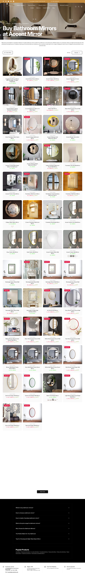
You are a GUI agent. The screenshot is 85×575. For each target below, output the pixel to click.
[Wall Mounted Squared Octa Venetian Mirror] (12, 469)
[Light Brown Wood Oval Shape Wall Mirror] (72, 383)
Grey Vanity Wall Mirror (12, 252)
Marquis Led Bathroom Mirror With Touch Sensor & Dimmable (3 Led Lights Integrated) (32, 541)
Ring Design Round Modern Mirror (32, 571)
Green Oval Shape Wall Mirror (32, 395)
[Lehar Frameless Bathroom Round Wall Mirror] (52, 152)
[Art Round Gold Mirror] (52, 297)
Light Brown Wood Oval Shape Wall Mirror (72, 396)
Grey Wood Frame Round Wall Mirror (72, 311)
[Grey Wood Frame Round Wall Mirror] (72, 297)
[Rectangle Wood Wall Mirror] (52, 269)
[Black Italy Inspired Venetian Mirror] (72, 412)
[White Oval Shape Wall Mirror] (52, 412)
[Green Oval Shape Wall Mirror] (32, 383)
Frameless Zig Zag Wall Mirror (72, 165)
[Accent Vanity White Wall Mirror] (52, 239)
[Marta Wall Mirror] (52, 96)
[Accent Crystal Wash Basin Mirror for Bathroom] (12, 152)
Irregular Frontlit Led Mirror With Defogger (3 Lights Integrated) (12, 80)
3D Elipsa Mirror (73, 510)
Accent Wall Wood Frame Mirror (72, 79)
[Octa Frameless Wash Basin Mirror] (12, 124)
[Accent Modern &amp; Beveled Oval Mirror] (12, 96)
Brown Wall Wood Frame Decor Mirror (12, 368)
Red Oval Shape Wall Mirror (32, 425)
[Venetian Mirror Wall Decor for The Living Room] (32, 498)
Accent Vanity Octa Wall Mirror (72, 222)
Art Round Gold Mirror (52, 310)
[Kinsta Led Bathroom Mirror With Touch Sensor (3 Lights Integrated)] (12, 557)
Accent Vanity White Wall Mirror (52, 252)
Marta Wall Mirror (52, 108)
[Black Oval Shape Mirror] (52, 383)
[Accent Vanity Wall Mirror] (72, 239)
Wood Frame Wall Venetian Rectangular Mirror (72, 483)
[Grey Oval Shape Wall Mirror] (12, 412)
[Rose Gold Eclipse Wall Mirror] (52, 557)
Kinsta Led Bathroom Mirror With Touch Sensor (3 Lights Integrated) (12, 572)
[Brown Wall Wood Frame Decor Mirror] (12, 354)
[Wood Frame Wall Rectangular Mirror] (32, 469)
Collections (8, 23)
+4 (57, 399)
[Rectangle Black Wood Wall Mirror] (12, 297)
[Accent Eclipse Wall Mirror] (52, 66)
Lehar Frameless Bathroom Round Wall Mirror (52, 166)
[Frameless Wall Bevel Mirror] (72, 181)
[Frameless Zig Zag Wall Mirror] (72, 152)
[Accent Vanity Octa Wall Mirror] (72, 209)
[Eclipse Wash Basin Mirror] (12, 209)
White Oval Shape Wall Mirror (52, 425)
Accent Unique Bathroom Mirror (32, 137)
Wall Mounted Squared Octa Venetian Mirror (12, 483)
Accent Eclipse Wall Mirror (52, 79)
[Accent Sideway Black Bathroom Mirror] (32, 152)
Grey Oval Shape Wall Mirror (12, 425)
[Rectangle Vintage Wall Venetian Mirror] (32, 297)
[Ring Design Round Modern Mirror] (32, 557)
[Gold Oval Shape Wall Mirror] (12, 383)
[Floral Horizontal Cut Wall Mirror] (52, 498)
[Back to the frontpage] (3, 23)
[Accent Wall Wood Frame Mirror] (72, 66)
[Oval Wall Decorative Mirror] (12, 526)
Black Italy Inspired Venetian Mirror (73, 426)
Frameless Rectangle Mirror (53, 222)
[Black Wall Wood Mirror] (32, 441)
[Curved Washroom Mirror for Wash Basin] (32, 96)
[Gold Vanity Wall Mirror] (32, 239)
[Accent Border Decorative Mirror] (72, 124)
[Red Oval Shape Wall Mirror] (32, 412)
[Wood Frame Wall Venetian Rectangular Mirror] (72, 469)
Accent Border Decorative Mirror (72, 137)
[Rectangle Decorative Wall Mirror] (72, 441)
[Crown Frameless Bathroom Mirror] (32, 209)
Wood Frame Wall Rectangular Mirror (32, 483)
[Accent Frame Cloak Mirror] (12, 181)
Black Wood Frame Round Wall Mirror (72, 109)
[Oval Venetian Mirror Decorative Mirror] (72, 526)
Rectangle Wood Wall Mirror (53, 282)
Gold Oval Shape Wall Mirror (12, 395)
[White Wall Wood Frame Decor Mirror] (52, 354)
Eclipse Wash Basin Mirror (12, 222)
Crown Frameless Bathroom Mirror (32, 223)
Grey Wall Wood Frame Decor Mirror (32, 368)
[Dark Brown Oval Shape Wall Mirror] (72, 354)
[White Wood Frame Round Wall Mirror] (52, 326)
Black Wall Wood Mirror (32, 453)
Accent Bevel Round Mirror (32, 79)
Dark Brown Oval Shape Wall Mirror (73, 368)
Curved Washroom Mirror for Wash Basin (32, 109)
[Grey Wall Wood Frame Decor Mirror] (32, 354)
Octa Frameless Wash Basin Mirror (12, 137)
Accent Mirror (12, 77)
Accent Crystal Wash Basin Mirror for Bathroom (12, 166)
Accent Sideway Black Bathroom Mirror (32, 164)
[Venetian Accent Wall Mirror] (52, 441)
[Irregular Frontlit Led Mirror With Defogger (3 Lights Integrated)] (12, 66)
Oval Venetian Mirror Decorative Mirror (73, 539)
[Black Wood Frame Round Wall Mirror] (72, 96)
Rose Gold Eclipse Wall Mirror (52, 570)
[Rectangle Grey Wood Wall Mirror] (72, 269)
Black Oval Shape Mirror (53, 395)
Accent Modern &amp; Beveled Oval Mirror (12, 109)
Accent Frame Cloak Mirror (12, 193)
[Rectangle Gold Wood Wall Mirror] (32, 269)
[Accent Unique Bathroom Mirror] (32, 124)
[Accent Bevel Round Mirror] (32, 66)
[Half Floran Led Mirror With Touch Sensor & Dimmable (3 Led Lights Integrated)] (72, 557)
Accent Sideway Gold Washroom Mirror (52, 137)
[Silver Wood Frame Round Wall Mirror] (32, 326)
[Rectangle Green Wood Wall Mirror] (12, 269)
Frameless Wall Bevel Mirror (73, 193)
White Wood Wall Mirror (12, 453)
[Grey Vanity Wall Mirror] (12, 239)
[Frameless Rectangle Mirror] (52, 209)
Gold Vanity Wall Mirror (32, 252)
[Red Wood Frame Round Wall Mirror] (72, 326)
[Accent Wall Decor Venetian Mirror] (12, 498)
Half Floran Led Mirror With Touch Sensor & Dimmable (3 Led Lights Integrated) (73, 572)
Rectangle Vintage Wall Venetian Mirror (32, 311)
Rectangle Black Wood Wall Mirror (12, 311)
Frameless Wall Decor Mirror (32, 193)
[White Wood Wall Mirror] (12, 441)
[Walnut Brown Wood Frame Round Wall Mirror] (12, 326)
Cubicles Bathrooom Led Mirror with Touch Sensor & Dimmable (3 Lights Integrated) (52, 540)
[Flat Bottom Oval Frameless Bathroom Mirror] (52, 181)
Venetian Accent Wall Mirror (53, 453)
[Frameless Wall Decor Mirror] (32, 181)
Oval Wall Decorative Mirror (12, 539)
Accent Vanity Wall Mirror (72, 252)
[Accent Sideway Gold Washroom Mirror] (52, 124)
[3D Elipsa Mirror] (72, 498)
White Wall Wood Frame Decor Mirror (52, 368)
